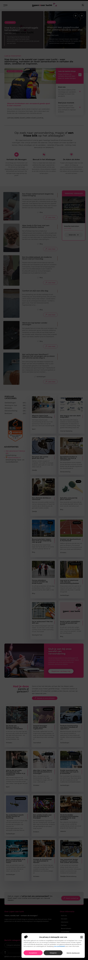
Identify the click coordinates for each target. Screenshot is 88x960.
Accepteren (33, 953)
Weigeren (53, 953)
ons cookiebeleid (59, 946)
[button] (81, 937)
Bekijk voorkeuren (73, 953)
